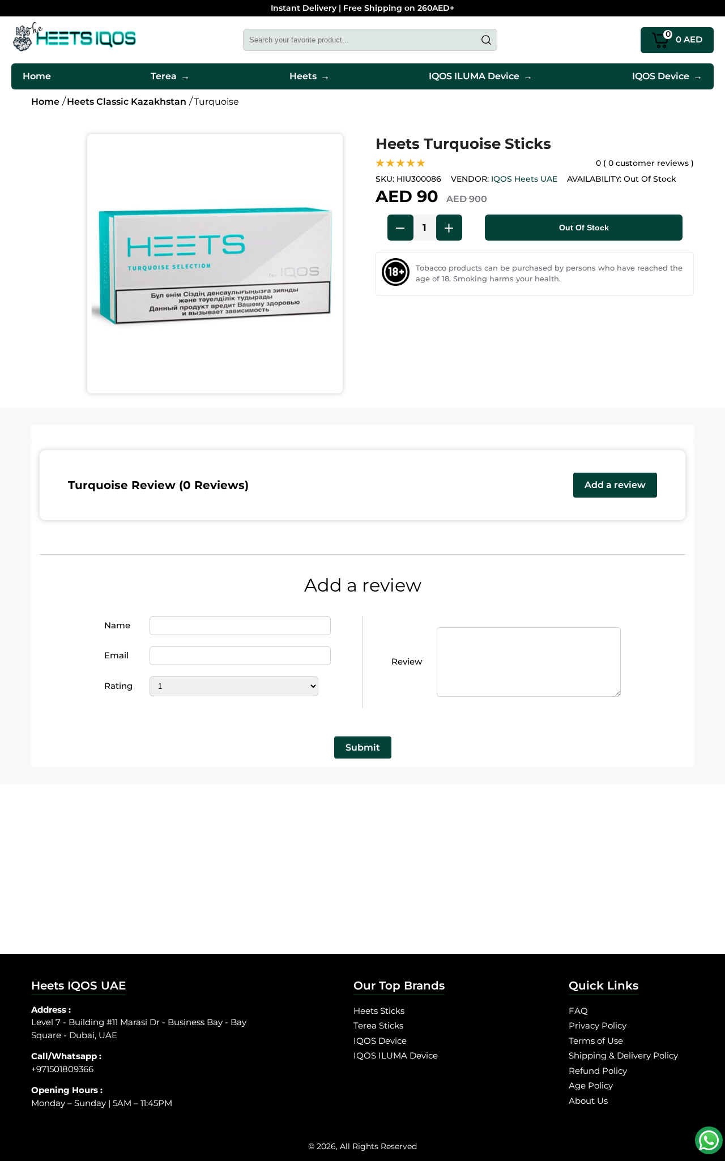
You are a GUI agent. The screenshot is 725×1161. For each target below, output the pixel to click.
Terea (170, 76)
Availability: (594, 179)
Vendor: (470, 179)
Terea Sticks (378, 1025)
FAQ (578, 1010)
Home (37, 76)
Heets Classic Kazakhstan (126, 101)
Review (406, 661)
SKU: (385, 179)
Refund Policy (598, 1070)
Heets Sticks (378, 1010)
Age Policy (591, 1085)
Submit (363, 747)
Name (117, 625)
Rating (118, 685)
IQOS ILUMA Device (480, 76)
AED (684, 37)
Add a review (615, 484)
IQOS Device (667, 76)
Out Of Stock (584, 227)
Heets (309, 76)
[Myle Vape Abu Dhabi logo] (74, 40)
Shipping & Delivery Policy (623, 1055)
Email (116, 655)
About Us (588, 1100)
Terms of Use (596, 1040)
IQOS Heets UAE (524, 179)
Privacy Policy (597, 1025)
